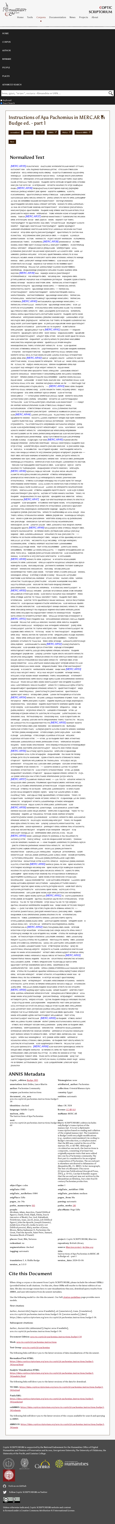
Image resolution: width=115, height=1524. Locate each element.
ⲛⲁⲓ (40, 449)
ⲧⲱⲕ (83, 461)
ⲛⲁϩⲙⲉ (68, 276)
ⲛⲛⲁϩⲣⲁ (67, 342)
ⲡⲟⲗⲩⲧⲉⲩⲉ (79, 210)
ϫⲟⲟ (48, 354)
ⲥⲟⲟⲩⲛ (53, 273)
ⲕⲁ (15, 188)
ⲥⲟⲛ (76, 169)
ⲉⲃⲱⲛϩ (47, 172)
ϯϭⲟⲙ (16, 273)
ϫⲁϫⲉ (54, 342)
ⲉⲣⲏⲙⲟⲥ (60, 420)
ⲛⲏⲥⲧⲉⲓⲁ (17, 235)
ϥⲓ (24, 232)
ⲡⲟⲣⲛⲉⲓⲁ (17, 301)
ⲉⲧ (77, 166)
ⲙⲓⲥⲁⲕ (62, 471)
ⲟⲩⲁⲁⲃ (64, 169)
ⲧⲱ (76, 414)
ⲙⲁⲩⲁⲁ (43, 364)
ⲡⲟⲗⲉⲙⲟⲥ (34, 405)
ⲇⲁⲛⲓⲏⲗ (34, 414)
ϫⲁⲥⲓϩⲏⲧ (16, 367)
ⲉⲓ (76, 178)
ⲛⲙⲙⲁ (13, 260)
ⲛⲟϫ (15, 257)
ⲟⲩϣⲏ (33, 342)
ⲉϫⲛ (55, 266)
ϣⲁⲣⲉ (50, 254)
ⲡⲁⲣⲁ (45, 379)
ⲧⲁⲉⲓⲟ (26, 455)
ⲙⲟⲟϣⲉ (80, 257)
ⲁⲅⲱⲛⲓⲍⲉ (65, 207)
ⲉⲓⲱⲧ (72, 166)
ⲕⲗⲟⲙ (69, 229)
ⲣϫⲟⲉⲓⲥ (60, 307)
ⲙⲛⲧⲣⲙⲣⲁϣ (78, 244)
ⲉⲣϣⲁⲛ (31, 247)
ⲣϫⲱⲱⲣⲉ (66, 194)
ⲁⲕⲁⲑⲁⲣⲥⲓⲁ (47, 301)
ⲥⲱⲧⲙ (52, 181)
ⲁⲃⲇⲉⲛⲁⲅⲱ (71, 471)
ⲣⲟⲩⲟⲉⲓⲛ (81, 216)
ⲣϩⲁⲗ (31, 364)
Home (20, 17)
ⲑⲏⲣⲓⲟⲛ (82, 417)
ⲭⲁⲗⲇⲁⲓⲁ (48, 414)
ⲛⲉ (48, 178)
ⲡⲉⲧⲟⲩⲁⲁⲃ (63, 166)
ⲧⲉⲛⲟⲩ (45, 370)
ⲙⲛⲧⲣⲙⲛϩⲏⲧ (64, 273)
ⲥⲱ (63, 446)
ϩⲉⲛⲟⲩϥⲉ (58, 433)
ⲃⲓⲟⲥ (58, 210)
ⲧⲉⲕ (18, 263)
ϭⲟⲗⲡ (35, 222)
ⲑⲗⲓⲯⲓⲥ (75, 439)
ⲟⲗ (26, 392)
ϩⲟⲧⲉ (67, 455)
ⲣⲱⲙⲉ (83, 348)
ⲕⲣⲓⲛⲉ (64, 376)
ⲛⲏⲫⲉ (22, 282)
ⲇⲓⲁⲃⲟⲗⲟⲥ (21, 279)
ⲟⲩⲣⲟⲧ (29, 251)
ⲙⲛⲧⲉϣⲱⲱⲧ (42, 291)
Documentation (57, 17)
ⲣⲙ (61, 213)
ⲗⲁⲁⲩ (63, 351)
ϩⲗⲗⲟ (46, 175)
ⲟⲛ (19, 200)
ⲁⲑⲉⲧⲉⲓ (16, 474)
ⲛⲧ (57, 172)
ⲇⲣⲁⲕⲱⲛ (19, 329)
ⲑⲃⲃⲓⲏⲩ (65, 244)
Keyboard (7, 100)
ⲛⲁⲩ (38, 203)
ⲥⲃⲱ (83, 181)
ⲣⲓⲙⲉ (67, 339)
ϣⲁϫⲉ (18, 175)
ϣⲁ (30, 222)
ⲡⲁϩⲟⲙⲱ (35, 169)
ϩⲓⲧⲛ (46, 348)
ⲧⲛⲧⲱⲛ (23, 370)
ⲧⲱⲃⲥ (51, 213)
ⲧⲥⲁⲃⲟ (65, 348)
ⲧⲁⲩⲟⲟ (47, 166)
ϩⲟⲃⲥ (78, 373)
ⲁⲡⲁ (28, 169)
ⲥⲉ (60, 203)
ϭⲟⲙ (44, 326)
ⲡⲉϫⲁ (31, 266)
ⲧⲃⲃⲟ (77, 241)
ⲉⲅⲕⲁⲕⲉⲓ (25, 436)
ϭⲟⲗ (74, 285)
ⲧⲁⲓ (71, 307)
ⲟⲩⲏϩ (65, 188)
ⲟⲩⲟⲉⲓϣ (34, 172)
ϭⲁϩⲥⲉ (17, 320)
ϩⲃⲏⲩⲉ (20, 395)
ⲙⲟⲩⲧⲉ (66, 197)
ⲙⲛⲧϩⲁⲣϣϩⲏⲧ (18, 222)
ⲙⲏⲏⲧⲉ (16, 332)
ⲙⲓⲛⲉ (79, 307)
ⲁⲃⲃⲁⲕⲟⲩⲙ (65, 411)
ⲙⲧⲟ (39, 276)
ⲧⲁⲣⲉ (64, 216)
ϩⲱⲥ (38, 191)
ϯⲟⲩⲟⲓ (42, 461)
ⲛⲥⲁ (58, 185)
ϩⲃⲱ (76, 188)
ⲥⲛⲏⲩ (65, 468)
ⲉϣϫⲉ (81, 389)
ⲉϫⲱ (13, 181)
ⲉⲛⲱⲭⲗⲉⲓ (78, 320)
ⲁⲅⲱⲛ (36, 442)
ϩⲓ (38, 269)
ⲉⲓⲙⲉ (74, 345)
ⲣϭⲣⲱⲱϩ (76, 436)
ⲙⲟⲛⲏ (27, 417)
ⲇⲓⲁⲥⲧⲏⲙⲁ (60, 414)
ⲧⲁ (26, 323)
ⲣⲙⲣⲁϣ (18, 269)
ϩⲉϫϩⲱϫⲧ (33, 329)
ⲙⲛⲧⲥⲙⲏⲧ (49, 200)
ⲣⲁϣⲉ (61, 175)
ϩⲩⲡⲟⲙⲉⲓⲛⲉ (30, 235)
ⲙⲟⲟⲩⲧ (58, 216)
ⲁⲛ (48, 326)
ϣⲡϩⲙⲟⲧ (67, 452)
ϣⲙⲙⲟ (43, 191)
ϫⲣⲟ (82, 427)
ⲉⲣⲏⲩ (52, 285)
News (72, 17)
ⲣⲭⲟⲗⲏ (17, 172)
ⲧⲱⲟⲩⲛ (21, 216)
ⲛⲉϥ (15, 345)
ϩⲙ (20, 191)
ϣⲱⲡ (69, 181)
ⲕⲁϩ (38, 188)
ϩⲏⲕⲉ (37, 395)
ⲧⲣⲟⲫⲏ (37, 408)
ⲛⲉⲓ (13, 175)
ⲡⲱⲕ (58, 383)
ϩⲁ (57, 310)
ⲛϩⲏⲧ (33, 232)
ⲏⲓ (43, 430)
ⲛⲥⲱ (80, 313)
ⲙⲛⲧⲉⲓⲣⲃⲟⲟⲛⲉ (37, 295)
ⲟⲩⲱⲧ (58, 238)
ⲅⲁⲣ (20, 185)
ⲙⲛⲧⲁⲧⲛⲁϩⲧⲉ (23, 285)
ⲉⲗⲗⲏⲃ (47, 471)
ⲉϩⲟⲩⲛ (35, 332)
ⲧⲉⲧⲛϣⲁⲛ (69, 398)
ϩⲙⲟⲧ (60, 219)
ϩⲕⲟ (76, 398)
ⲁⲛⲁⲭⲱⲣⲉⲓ (68, 332)
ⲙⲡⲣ (39, 213)
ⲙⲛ (45, 178)
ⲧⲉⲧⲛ (13, 401)
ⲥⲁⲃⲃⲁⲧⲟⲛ (32, 449)
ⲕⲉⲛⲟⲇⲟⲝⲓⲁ (18, 298)
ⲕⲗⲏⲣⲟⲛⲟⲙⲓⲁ (19, 194)
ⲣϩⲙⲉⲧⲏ (18, 417)
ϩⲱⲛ (76, 279)
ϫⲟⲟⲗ (68, 373)
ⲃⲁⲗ (41, 317)
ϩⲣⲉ (72, 417)
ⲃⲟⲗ (25, 257)
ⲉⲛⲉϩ (75, 351)
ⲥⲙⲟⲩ (31, 178)
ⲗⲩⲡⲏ (44, 304)
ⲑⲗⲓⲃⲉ (63, 323)
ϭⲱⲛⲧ (24, 247)
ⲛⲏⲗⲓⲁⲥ (48, 420)
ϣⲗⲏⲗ (65, 235)
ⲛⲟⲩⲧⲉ (19, 178)
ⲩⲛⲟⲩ (44, 254)
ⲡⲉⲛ (57, 166)
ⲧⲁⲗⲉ (15, 197)
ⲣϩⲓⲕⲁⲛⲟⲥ (41, 185)
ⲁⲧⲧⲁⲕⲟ (78, 229)
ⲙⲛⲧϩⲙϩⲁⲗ (21, 210)
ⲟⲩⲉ (21, 310)
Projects (83, 17)
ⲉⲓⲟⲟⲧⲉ (39, 175)
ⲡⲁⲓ (51, 197)
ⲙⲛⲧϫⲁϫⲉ (29, 304)
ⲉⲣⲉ (28, 175)
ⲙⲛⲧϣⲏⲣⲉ (32, 323)
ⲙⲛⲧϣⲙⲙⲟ (55, 188)
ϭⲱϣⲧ (49, 266)
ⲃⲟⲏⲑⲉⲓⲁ (58, 254)
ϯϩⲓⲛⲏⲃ (30, 317)
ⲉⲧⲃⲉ (69, 169)
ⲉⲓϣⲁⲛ (76, 329)
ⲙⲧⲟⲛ (25, 339)
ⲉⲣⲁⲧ (46, 339)
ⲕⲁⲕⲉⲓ (47, 408)
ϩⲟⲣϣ (79, 424)
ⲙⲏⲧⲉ (56, 468)
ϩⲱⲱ (30, 376)
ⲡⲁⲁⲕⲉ (14, 326)
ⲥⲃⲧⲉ (16, 420)
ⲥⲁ (16, 313)
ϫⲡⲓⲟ (56, 370)
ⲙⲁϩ (27, 332)
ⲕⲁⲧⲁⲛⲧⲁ (36, 313)
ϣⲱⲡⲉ (22, 203)
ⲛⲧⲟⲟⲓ (52, 335)
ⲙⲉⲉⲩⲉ (16, 232)
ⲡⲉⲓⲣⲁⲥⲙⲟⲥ (80, 194)
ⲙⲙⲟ (45, 194)
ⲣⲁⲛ (26, 254)
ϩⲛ (72, 175)
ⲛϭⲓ (53, 166)
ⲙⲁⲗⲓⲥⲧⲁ (36, 417)
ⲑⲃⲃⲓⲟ (61, 191)
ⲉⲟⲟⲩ (64, 257)
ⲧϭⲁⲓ (57, 351)
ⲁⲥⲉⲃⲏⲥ (44, 398)
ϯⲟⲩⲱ (30, 219)
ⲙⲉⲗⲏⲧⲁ (78, 449)
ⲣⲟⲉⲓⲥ (69, 269)
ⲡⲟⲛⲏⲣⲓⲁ (21, 295)
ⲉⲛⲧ (71, 191)
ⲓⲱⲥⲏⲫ (37, 207)
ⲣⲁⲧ (59, 326)
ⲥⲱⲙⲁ (15, 244)
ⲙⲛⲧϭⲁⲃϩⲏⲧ (71, 282)
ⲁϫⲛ (72, 235)
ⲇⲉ (58, 251)
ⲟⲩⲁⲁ (30, 361)
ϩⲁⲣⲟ (58, 373)
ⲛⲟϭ (41, 379)
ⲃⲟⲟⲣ (15, 254)
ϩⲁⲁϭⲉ (35, 320)
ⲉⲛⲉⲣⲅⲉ (30, 411)
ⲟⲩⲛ (13, 386)
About (95, 17)
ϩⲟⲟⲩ (55, 357)
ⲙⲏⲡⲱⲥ (17, 405)
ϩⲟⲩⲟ (63, 464)
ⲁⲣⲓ (49, 411)
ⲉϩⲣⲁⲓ (80, 178)
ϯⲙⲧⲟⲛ (75, 232)
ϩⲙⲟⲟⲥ (47, 468)
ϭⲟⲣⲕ (43, 282)
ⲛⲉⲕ (15, 241)
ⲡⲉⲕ (58, 213)
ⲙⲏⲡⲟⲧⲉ (15, 354)
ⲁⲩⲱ (25, 175)
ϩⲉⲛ (32, 175)
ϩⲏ (49, 461)
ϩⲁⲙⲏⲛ (36, 181)
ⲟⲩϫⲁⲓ (24, 181)
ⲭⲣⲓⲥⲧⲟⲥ (73, 216)
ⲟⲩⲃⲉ (65, 326)
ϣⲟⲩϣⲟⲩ (25, 225)
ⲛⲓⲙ (23, 169)
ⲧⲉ (80, 181)
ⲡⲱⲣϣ (52, 373)
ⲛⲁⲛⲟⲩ (29, 461)
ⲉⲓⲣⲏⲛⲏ (79, 175)
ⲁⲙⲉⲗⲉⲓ (44, 213)
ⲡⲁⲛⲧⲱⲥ (73, 408)
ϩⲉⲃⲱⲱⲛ (51, 424)
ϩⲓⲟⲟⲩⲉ (39, 263)
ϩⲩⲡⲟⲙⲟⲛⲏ (68, 200)
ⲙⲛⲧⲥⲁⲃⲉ (28, 207)
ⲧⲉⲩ (60, 310)
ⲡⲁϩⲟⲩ (59, 461)
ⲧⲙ (66, 379)
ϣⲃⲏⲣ (82, 197)
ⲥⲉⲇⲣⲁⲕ (55, 471)
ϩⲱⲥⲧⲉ (20, 326)
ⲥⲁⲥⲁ (62, 329)
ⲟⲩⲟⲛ (53, 379)
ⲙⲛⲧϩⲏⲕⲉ (19, 398)
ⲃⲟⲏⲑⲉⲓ (64, 364)
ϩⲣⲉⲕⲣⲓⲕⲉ (47, 317)
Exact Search (9, 103)
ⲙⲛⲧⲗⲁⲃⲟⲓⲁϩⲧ (39, 298)
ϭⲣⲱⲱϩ (32, 427)
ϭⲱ (46, 216)
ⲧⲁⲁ (44, 188)
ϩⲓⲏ (16, 185)
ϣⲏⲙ (40, 323)
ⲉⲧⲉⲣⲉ (13, 263)
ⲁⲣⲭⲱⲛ (52, 401)
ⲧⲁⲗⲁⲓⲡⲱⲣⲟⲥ (27, 307)
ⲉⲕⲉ (15, 229)
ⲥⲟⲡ (19, 323)
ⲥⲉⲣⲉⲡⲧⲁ (20, 424)
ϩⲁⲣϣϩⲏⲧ (70, 225)
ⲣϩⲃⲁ (47, 335)
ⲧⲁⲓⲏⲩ (81, 166)
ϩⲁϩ (13, 323)
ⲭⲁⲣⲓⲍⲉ (32, 279)
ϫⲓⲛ (23, 323)
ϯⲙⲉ (66, 213)
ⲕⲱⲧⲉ (53, 251)
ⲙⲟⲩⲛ (48, 235)
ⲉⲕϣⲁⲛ (26, 269)
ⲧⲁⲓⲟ (35, 354)
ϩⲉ (71, 185)
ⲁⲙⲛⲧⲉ (58, 313)
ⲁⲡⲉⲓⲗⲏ (72, 326)
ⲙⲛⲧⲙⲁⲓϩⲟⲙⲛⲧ (20, 291)
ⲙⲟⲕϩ (23, 439)
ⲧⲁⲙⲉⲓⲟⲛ (21, 238)
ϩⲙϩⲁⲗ (51, 383)
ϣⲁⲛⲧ (29, 194)
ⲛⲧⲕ (28, 383)
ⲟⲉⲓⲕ (36, 433)
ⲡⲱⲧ (38, 339)
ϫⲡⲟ (41, 376)
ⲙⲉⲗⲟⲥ (20, 241)
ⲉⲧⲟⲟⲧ (81, 279)
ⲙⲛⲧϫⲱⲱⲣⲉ (20, 433)
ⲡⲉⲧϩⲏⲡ (43, 411)
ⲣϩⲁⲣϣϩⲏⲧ (72, 222)
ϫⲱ (77, 172)
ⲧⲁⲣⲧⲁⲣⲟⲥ (48, 313)
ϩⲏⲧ (52, 238)
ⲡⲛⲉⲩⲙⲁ (58, 282)
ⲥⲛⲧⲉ (25, 185)
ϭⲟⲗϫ (47, 244)
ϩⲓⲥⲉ (58, 452)
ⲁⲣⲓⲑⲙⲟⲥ (27, 229)
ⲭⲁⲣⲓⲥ (24, 219)
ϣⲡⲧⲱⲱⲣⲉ (79, 213)
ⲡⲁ (42, 181)
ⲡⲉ (30, 172)
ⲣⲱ (33, 398)
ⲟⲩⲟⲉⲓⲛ (30, 203)
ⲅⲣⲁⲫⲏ (46, 442)
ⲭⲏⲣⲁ (73, 420)
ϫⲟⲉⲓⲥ (34, 254)
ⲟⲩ (28, 166)
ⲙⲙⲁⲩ (52, 175)
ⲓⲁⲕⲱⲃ (35, 200)
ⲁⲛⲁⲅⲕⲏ (63, 424)
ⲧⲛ (19, 181)
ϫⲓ (12, 200)
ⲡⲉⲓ (13, 313)
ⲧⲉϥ (43, 200)
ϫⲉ (76, 197)
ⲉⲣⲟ (81, 172)
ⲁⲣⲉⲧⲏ (20, 213)
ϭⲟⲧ (41, 427)
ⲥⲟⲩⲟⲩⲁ (18, 449)
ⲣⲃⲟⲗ (76, 317)
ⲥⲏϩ (46, 436)
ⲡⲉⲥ (40, 430)
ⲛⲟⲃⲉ (31, 379)
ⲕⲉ (35, 175)
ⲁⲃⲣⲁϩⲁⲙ (78, 185)
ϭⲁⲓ (17, 383)
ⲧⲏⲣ (68, 178)
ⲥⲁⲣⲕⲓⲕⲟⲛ (21, 408)
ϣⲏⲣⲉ (46, 181)
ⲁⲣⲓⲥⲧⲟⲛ (25, 420)
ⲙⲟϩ (45, 273)
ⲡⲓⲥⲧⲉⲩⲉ (49, 229)
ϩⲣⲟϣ (46, 247)
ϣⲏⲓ (63, 417)
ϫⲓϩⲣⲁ (76, 468)
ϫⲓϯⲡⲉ (43, 389)
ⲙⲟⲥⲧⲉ (80, 357)
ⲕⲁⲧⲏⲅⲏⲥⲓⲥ (34, 166)
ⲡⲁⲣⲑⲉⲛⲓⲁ (80, 238)
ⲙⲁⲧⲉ (81, 222)
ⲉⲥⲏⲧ (76, 370)
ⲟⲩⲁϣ (28, 263)
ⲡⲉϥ (35, 188)
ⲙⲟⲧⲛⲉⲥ (78, 354)
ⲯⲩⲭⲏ (22, 263)
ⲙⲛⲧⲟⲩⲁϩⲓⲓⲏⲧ (28, 335)
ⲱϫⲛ (76, 235)
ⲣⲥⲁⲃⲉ (61, 181)
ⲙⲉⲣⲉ (43, 455)
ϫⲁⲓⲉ (52, 323)
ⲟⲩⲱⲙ (53, 446)
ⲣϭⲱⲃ (60, 342)
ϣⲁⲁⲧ (62, 405)
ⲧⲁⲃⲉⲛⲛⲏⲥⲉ (67, 172)
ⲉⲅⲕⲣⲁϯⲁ (79, 207)
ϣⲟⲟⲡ (47, 449)
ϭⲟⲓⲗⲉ (45, 307)
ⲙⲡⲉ (45, 427)
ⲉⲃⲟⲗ (37, 219)
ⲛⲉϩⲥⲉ (26, 213)
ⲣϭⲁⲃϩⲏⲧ (52, 427)
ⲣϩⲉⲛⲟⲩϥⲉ (48, 430)
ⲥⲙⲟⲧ (18, 169)
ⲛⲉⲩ (15, 213)
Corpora (41, 17)
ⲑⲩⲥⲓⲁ (33, 197)
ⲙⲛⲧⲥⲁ (20, 288)
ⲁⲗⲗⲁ (74, 247)
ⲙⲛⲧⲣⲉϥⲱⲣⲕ (62, 291)
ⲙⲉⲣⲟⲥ (76, 446)
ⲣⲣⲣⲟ (37, 210)
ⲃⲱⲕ (69, 370)
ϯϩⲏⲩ (28, 458)
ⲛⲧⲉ (13, 178)
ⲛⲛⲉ (67, 461)
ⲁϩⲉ (56, 326)
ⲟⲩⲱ (62, 354)
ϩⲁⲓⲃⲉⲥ (55, 449)
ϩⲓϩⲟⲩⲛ (43, 219)
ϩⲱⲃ (61, 395)
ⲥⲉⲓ (67, 260)
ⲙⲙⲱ (42, 446)
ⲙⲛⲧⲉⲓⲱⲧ (67, 401)
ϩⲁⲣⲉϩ (13, 357)
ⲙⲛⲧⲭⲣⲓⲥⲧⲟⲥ (35, 351)
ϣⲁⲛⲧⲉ (14, 203)
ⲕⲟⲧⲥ (28, 288)
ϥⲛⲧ (16, 376)
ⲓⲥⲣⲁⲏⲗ (80, 203)
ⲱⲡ (18, 229)
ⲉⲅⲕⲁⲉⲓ (47, 395)
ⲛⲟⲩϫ (72, 291)
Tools (30, 17)
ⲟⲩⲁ (25, 172)
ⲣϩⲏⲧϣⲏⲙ (65, 247)
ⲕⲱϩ (51, 210)
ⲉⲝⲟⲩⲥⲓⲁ (65, 310)
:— (58, 235)
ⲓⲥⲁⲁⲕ (16, 191)
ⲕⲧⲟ (76, 335)
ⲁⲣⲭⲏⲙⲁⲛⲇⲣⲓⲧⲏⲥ (49, 169)
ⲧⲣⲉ (16, 310)
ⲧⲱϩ (70, 392)
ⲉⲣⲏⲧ (32, 191)
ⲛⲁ (74, 178)
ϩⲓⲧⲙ (13, 279)
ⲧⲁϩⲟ (33, 386)
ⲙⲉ (13, 185)
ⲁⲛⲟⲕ (76, 251)
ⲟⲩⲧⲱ (29, 238)
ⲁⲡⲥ (63, 335)
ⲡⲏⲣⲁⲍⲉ (38, 194)
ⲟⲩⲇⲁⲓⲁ (77, 411)
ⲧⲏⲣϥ (53, 203)
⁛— (69, 383)
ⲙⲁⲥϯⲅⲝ (39, 424)
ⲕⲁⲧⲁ (13, 169)
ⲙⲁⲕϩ (39, 244)
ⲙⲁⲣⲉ (13, 458)
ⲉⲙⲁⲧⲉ (68, 175)
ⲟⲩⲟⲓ (75, 304)
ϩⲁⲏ (60, 279)
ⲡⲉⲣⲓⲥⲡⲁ (77, 310)
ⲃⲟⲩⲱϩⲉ (60, 317)
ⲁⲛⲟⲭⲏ (55, 348)
